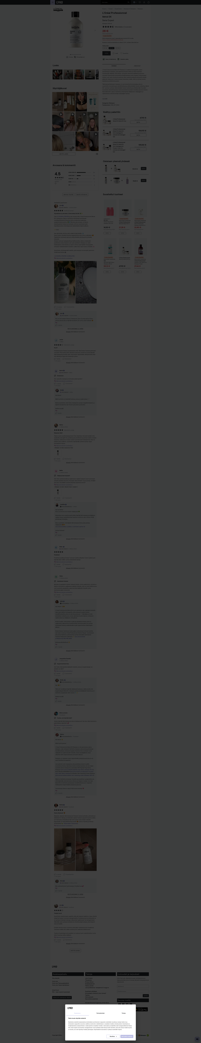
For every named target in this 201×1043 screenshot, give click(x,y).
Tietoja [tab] (124, 1013)
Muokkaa (112, 1036)
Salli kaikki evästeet (126, 1036)
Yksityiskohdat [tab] (100, 1013)
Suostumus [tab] (77, 1013)
